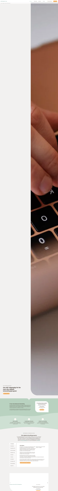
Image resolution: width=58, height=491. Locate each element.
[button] (10, 483)
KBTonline (38, 440)
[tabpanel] (32, 455)
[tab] (13, 444)
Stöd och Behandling (24, 440)
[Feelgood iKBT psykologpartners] (16, 484)
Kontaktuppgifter (42, 409)
